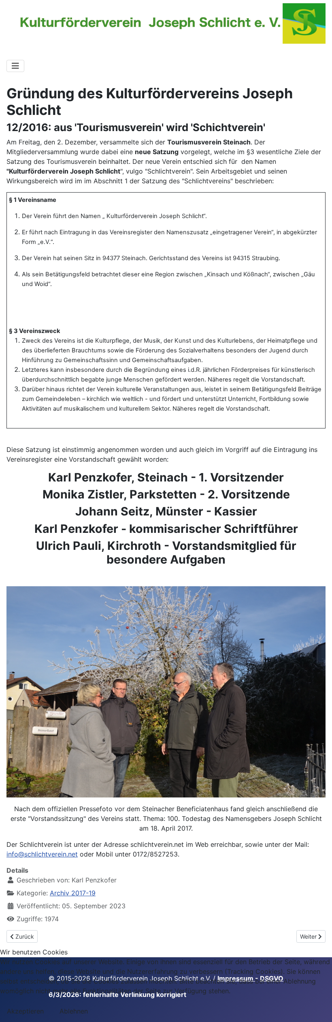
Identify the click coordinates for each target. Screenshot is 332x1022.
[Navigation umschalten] (15, 66)
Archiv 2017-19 (73, 893)
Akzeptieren (25, 1011)
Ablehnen (74, 1011)
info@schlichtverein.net (42, 854)
